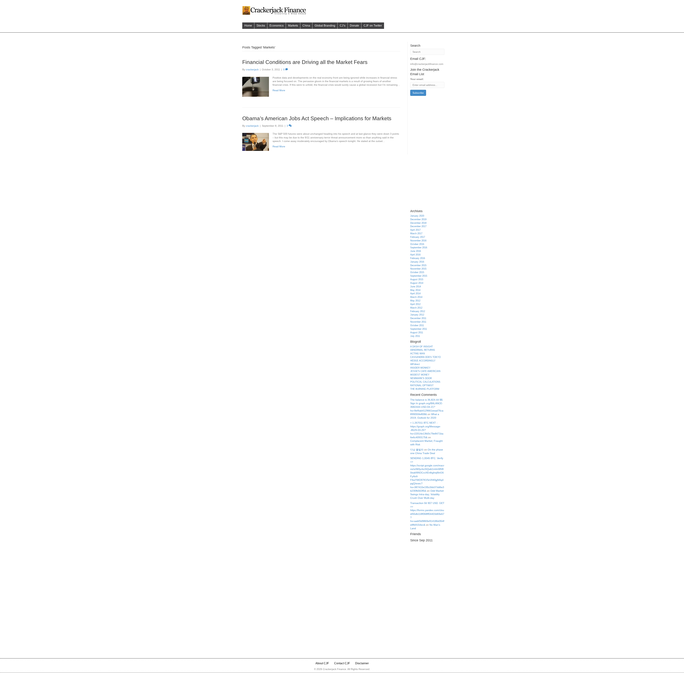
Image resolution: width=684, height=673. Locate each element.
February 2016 (417, 258)
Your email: (417, 79)
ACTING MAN (417, 353)
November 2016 (418, 240)
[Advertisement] (376, 10)
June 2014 (415, 286)
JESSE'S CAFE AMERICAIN (425, 371)
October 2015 (417, 272)
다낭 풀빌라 (416, 449)
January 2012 (417, 314)
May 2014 (415, 290)
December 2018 (418, 223)
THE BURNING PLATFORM (424, 389)
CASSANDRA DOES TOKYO (425, 357)
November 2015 (418, 268)
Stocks (260, 25)
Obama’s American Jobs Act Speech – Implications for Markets (316, 118)
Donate (354, 25)
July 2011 (415, 336)
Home (248, 25)
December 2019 (418, 219)
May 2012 (415, 300)
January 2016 (417, 261)
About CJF (322, 663)
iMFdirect (415, 364)
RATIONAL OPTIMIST (422, 385)
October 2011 (417, 325)
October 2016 (417, 244)
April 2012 (415, 304)
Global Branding (325, 25)
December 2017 (418, 226)
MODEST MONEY (419, 374)
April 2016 (415, 254)
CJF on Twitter (373, 25)
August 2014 (416, 283)
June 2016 (415, 251)
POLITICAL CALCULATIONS (425, 381)
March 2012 (416, 307)
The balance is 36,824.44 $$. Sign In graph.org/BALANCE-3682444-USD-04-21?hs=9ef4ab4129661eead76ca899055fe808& (426, 407)
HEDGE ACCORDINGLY (423, 360)
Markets (293, 25)
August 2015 (416, 279)
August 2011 (416, 332)
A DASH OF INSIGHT (421, 346)
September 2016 (418, 247)
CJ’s (342, 25)
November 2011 (418, 321)
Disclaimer (362, 663)
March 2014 (416, 297)
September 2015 (418, 276)
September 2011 (418, 329)
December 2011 (418, 318)
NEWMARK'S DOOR (421, 378)
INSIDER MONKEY (420, 367)
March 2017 (416, 233)
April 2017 (415, 230)
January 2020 (417, 215)
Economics (277, 25)
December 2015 (418, 265)
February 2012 (417, 311)
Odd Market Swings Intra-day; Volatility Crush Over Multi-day (427, 494)
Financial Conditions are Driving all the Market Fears (304, 62)
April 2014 (415, 293)
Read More (279, 90)
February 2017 (417, 237)
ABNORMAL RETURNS (422, 350)
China (306, 25)
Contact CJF (342, 663)
